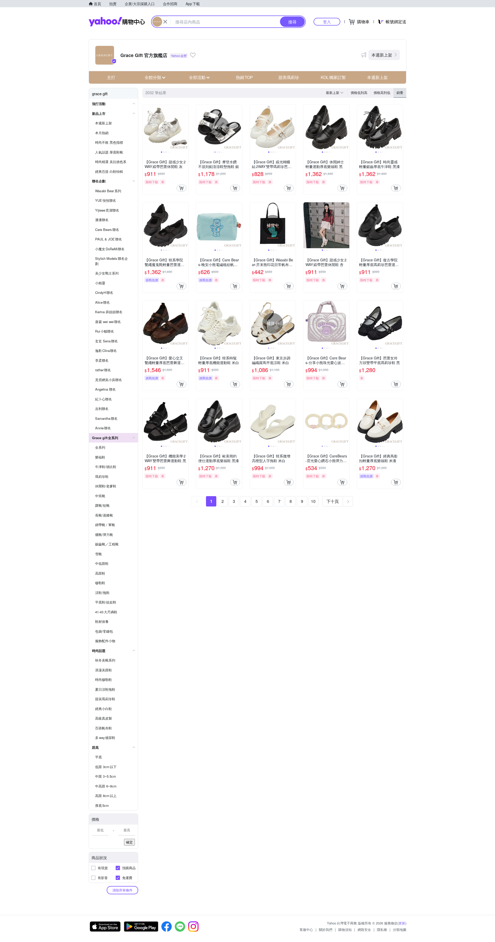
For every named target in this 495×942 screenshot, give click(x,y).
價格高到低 (382, 92)
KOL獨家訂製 (333, 77)
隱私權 (382, 929)
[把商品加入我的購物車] (181, 188)
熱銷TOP (244, 77)
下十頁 (332, 501)
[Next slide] (185, 127)
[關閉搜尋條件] (165, 22)
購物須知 (345, 929)
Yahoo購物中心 (117, 21)
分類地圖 (399, 929)
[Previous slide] (146, 127)
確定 (129, 842)
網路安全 (364, 929)
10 (313, 501)
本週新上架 (382, 55)
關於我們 (325, 929)
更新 (402, 923)
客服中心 (306, 929)
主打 (111, 77)
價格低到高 (359, 92)
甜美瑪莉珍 (288, 77)
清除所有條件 (122, 890)
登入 (327, 21)
